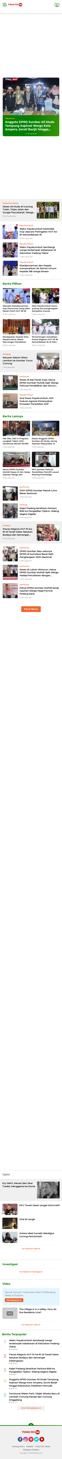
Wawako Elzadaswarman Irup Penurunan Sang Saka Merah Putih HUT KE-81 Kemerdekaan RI (16, 308)
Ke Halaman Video (30, 1325)
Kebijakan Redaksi (31, 1450)
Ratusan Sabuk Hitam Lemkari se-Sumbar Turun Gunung (18, 360)
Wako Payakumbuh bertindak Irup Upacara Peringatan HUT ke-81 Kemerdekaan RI (39, 231)
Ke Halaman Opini (30, 1248)
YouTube (43, 1443)
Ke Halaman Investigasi (30, 1272)
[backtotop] (31, 1425)
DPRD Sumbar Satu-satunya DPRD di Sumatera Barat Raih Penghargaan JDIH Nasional (36, 554)
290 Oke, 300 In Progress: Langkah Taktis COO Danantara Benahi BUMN (15, 441)
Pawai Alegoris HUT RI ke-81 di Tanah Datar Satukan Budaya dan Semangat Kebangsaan (18, 531)
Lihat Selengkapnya (30, 1408)
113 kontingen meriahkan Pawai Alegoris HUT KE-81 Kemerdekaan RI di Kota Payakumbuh (45, 339)
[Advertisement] (31, 44)
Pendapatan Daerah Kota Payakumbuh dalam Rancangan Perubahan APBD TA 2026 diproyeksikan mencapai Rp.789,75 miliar (15, 339)
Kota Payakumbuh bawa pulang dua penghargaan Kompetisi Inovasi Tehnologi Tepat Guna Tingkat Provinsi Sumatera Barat (45, 308)
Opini (6, 1174)
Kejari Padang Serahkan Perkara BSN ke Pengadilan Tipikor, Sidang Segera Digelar (39, 511)
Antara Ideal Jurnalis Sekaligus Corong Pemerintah (36, 1235)
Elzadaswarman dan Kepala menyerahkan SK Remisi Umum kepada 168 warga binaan (38, 268)
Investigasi (10, 1264)
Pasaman (10, 118)
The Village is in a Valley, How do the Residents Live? (37, 1311)
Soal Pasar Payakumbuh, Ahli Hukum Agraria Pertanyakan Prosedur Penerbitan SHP (36, 401)
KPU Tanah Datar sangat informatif (39, 1205)
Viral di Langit (27, 1219)
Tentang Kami (18, 1446)
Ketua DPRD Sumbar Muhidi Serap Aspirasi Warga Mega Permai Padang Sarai (39, 590)
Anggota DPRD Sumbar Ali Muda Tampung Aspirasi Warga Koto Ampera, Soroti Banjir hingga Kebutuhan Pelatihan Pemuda (29, 127)
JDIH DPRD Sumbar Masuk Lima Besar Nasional (38, 492)
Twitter (38, 1443)
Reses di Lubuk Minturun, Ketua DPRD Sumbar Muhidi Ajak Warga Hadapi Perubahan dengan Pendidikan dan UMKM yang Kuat (39, 572)
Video (6, 1283)
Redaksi (29, 1446)
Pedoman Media (42, 1446)
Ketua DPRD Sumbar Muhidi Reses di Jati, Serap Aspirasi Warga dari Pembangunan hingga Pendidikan (16, 472)
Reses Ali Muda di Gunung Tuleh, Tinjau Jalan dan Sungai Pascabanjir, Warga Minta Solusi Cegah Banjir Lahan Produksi (18, 209)
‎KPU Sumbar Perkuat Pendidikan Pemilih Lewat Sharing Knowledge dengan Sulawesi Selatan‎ (45, 472)
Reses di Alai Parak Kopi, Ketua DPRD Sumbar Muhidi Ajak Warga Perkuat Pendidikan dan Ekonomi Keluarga (39, 382)
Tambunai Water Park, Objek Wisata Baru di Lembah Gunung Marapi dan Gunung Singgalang (34, 1396)
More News (31, 609)
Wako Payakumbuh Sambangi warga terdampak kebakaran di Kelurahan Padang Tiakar (38, 250)
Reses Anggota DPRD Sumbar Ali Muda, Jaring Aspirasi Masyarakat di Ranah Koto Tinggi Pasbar (45, 441)
